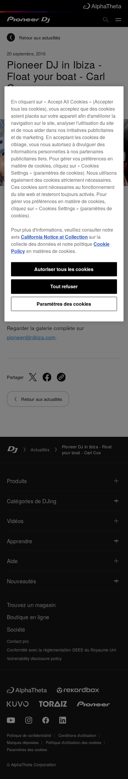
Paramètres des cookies (64, 303)
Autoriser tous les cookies (63, 269)
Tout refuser (64, 286)
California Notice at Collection (54, 236)
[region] (64, 203)
